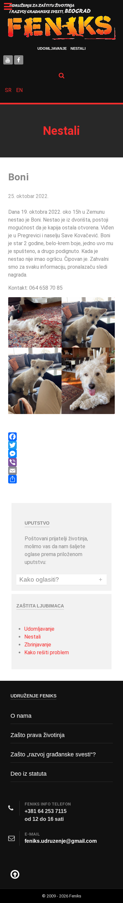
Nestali (78, 48)
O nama (20, 716)
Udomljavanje (52, 48)
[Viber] (61, 462)
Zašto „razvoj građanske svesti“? (53, 754)
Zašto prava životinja (37, 735)
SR (9, 90)
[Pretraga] (61, 75)
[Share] (61, 479)
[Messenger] (61, 453)
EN (19, 90)
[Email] (61, 470)
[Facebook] (61, 436)
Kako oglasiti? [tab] (60, 579)
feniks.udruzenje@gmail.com (61, 841)
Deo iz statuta (28, 773)
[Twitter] (61, 445)
